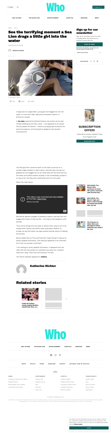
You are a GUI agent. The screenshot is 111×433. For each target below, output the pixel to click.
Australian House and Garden (17, 379)
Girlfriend (89, 390)
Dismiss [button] (89, 428)
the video (21, 121)
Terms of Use (89, 49)
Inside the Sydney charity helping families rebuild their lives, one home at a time (30, 305)
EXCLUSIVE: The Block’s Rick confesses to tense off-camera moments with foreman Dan (94, 188)
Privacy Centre (78, 424)
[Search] (17, 7)
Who (36, 384)
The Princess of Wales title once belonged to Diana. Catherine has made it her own (95, 225)
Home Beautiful (13, 382)
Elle (87, 382)
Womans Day (39, 379)
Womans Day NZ (40, 382)
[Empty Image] (80, 213)
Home (10, 28)
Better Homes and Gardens (16, 384)
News (15, 28)
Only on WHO (16, 18)
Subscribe (52, 363)
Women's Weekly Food (67, 382)
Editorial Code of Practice (79, 363)
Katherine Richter (18, 50)
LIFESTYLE (69, 18)
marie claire (90, 379)
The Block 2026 (34, 18)
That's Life (38, 390)
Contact (62, 363)
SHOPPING (84, 18)
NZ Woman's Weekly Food (68, 384)
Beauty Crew (90, 387)
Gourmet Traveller (67, 387)
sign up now (89, 44)
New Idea (38, 387)
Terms (42, 363)
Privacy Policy (80, 49)
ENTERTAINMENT (53, 18)
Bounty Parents (65, 390)
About (24, 363)
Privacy (33, 363)
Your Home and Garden (15, 387)
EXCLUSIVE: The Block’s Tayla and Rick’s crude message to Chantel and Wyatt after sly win (94, 201)
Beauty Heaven (90, 384)
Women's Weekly (66, 379)
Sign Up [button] (97, 7)
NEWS (97, 18)
